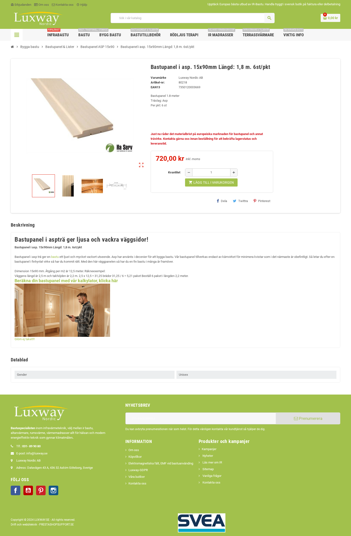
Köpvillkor (135, 456)
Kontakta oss (64, 4)
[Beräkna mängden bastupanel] (62, 310)
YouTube (28, 490)
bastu (55, 257)
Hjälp (81, 4)
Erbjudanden (21, 4)
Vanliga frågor (211, 476)
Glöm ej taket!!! (25, 339)
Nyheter (207, 456)
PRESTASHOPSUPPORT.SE (56, 524)
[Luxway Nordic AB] (38, 18)
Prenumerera (310, 418)
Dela (224, 201)
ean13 (155, 87)
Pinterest (264, 201)
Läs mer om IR (212, 462)
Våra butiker (136, 477)
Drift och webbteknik (24, 524)
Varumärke (158, 77)
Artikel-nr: (158, 82)
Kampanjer (209, 449)
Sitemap (208, 469)
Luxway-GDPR (138, 470)
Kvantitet (174, 172)
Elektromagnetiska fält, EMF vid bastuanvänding (160, 463)
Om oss (43, 4)
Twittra (243, 201)
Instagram (53, 490)
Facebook (15, 490)
